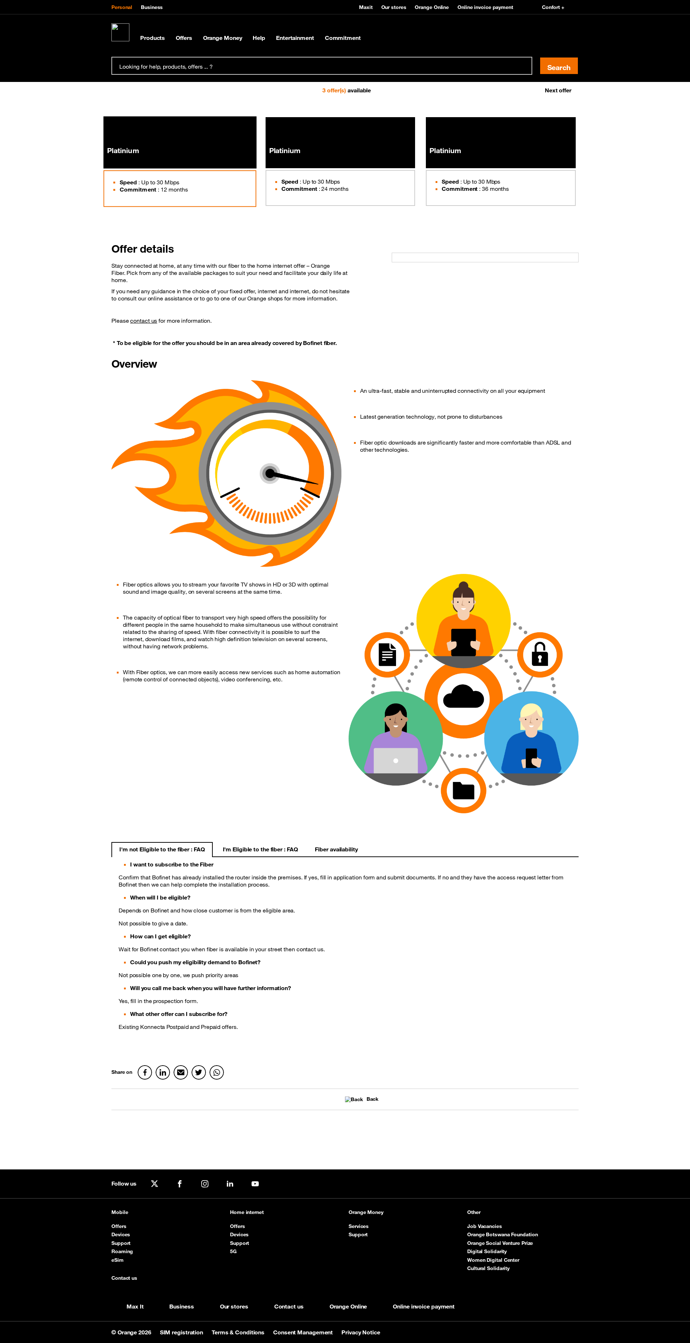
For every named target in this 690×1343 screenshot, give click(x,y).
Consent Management (303, 1332)
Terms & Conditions (239, 1332)
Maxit (366, 7)
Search (559, 67)
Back (372, 1099)
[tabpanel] (345, 955)
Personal (121, 7)
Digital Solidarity (487, 1251)
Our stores (393, 7)
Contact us (124, 1278)
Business (152, 7)
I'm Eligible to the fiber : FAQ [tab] (260, 849)
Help (259, 37)
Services (359, 1226)
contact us (143, 320)
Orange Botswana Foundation (502, 1234)
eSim (117, 1260)
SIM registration (182, 1332)
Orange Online (432, 7)
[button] (130, 90)
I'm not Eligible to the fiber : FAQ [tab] (162, 849)
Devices (120, 1234)
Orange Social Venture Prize (500, 1243)
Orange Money (222, 37)
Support (120, 1243)
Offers (184, 37)
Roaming (122, 1251)
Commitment (343, 37)
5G (233, 1251)
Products (152, 37)
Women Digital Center (493, 1260)
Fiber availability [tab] (336, 849)
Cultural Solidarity (488, 1268)
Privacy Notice (360, 1332)
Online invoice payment (485, 7)
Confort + (553, 7)
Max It (134, 1306)
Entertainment (295, 37)
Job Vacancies (484, 1226)
